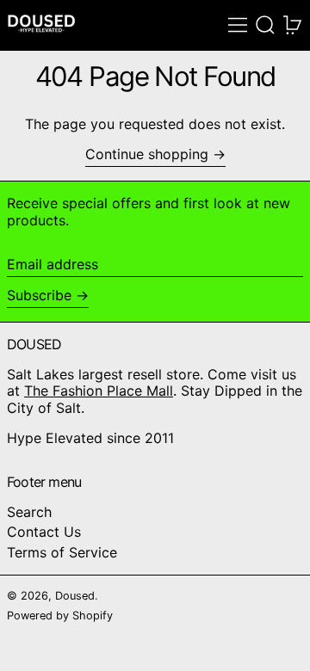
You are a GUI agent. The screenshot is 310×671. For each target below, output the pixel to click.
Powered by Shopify (60, 615)
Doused (75, 595)
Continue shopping (146, 154)
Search (29, 511)
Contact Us (44, 531)
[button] (265, 25)
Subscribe (39, 295)
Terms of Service (62, 552)
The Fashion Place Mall (98, 390)
